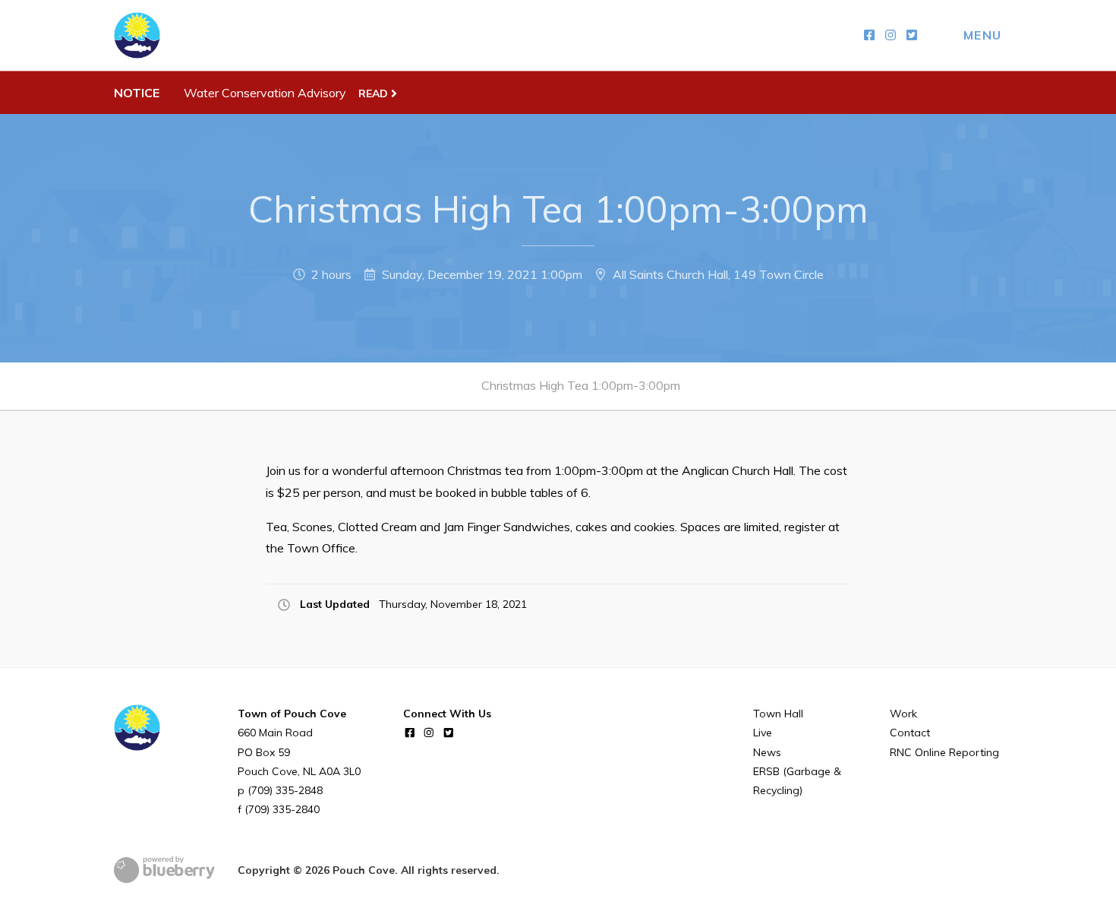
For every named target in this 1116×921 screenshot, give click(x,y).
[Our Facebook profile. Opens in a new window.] (869, 35)
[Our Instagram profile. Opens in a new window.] (890, 35)
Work (903, 713)
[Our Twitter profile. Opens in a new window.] (911, 35)
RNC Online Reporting (944, 752)
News (767, 752)
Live (762, 732)
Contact (910, 732)
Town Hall (778, 713)
